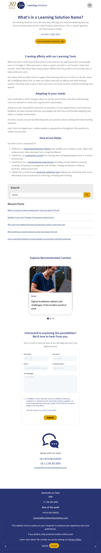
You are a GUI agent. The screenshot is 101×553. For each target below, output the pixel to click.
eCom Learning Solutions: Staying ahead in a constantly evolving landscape (39, 239)
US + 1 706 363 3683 (51, 463)
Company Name (58, 364)
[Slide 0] (48, 318)
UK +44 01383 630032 (50, 458)
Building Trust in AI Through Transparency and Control (31, 217)
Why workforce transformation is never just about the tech (32, 231)
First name (27, 354)
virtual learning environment (41, 162)
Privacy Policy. (74, 539)
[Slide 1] (50, 318)
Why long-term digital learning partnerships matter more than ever (36, 224)
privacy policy (47, 410)
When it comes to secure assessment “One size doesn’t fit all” (34, 210)
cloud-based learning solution (37, 148)
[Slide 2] (53, 318)
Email (26, 364)
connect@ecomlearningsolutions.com (50, 467)
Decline (45, 545)
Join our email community (50, 41)
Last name (55, 354)
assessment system (34, 155)
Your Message (28, 373)
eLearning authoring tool (47, 172)
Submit (50, 417)
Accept (54, 545)
